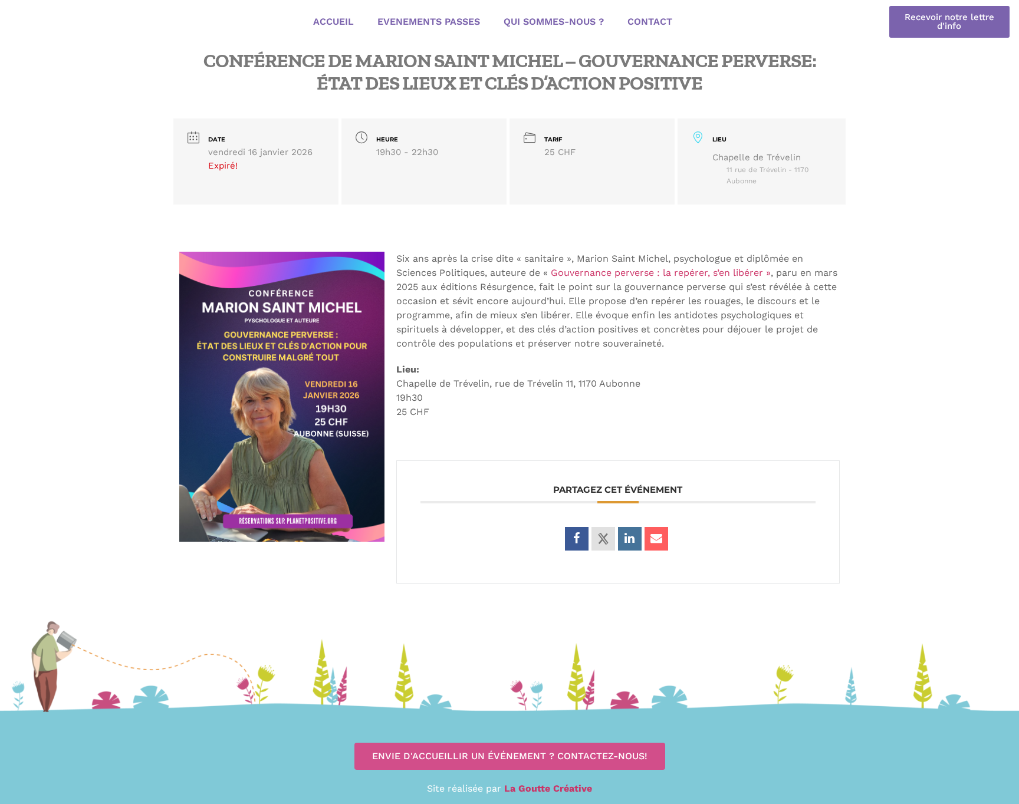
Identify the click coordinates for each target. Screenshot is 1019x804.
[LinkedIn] (630, 539)
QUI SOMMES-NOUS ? (554, 21)
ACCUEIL (333, 21)
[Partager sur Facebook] (577, 539)
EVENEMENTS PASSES (428, 21)
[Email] (656, 539)
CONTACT (649, 21)
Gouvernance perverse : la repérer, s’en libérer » (659, 272)
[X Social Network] (603, 539)
